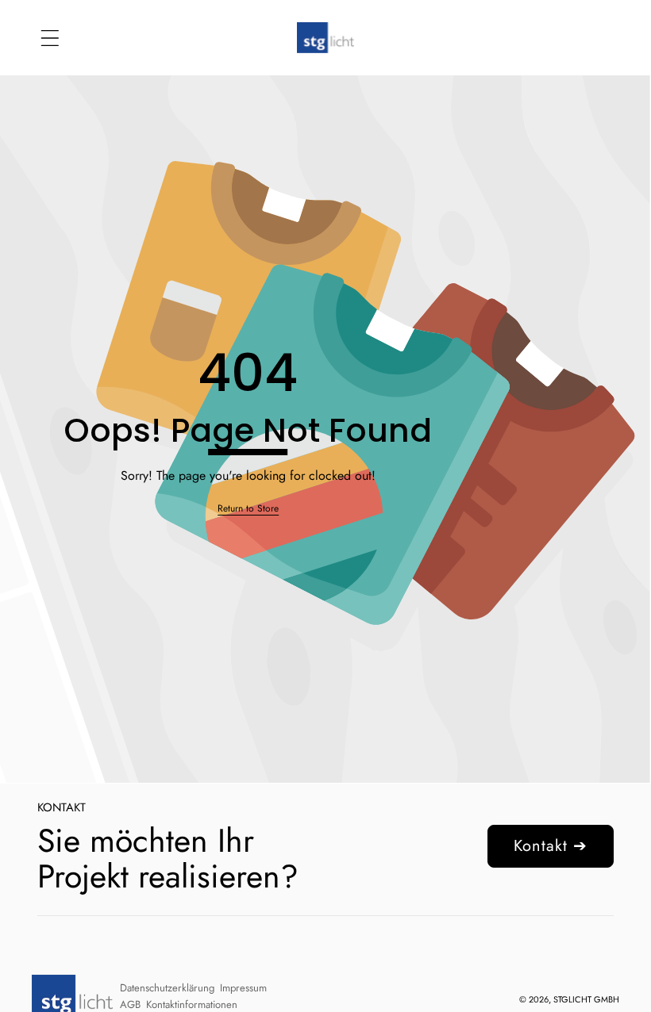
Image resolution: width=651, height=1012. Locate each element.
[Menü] (49, 38)
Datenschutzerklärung (167, 987)
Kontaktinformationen (191, 1004)
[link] (248, 509)
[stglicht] (325, 37)
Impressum (243, 987)
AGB (130, 1004)
